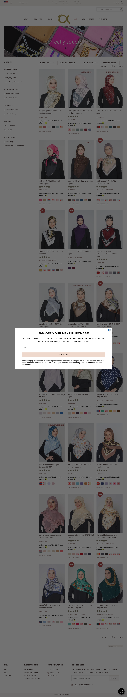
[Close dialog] (109, 330)
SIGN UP (63, 355)
